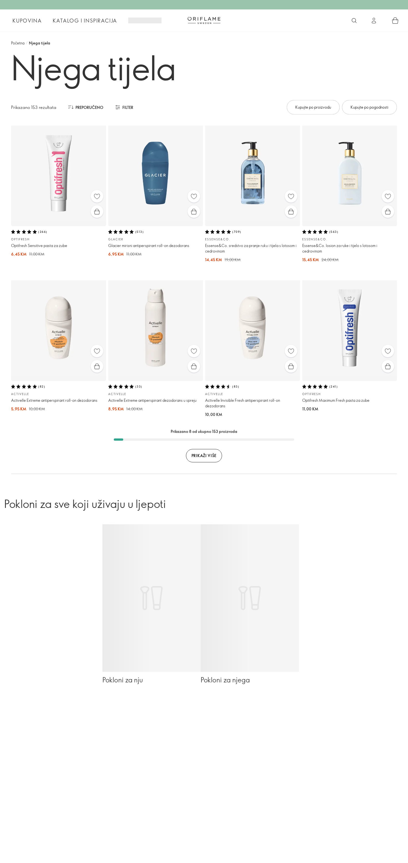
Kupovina (27, 20)
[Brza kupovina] (97, 211)
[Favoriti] (97, 196)
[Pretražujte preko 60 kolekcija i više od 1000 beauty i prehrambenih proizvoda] (354, 20)
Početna (17, 43)
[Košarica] (395, 20)
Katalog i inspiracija (85, 20)
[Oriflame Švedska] (204, 20)
